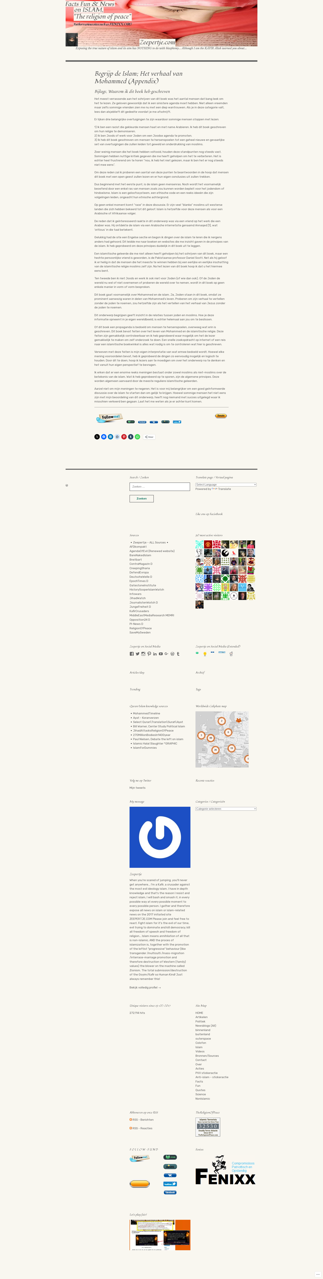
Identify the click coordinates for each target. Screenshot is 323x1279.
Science (200, 1094)
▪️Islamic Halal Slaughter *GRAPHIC (153, 743)
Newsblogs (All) (205, 1025)
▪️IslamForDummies (143, 747)
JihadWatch (138, 598)
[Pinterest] (149, 654)
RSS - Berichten (143, 1119)
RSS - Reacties (142, 1128)
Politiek (200, 1021)
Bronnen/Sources (207, 1055)
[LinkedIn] (155, 654)
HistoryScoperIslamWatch (147, 589)
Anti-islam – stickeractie (211, 1077)
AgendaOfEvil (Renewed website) (152, 551)
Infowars (135, 594)
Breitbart (136, 559)
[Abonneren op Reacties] (131, 1128)
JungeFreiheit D (140, 606)
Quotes (200, 1090)
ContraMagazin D (141, 563)
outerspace (203, 1038)
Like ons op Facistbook (208, 514)
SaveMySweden (140, 632)
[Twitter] (137, 654)
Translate (224, 489)
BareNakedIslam (140, 555)
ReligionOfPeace (141, 628)
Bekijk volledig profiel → (145, 987)
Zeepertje (136, 874)
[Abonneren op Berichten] (131, 1119)
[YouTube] (161, 654)
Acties (199, 1068)
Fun (197, 1085)
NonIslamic (202, 1098)
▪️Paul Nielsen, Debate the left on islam (156, 739)
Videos (200, 1051)
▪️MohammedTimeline (145, 713)
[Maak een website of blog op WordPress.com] (67, 485)
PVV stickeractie (206, 1073)
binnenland (202, 1030)
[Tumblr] (178, 654)
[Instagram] (143, 654)
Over (198, 1064)
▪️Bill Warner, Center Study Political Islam (157, 726)
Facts (199, 1081)
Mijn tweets (138, 787)
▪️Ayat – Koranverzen (144, 717)
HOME (199, 1013)
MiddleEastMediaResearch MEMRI (152, 615)
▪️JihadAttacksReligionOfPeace (152, 730)
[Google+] (166, 654)
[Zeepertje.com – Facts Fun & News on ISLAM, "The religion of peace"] (161, 25)
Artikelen (201, 1017)
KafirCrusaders (139, 611)
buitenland (202, 1034)
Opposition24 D (140, 619)
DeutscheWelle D (141, 576)
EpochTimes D (139, 581)
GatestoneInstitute (143, 585)
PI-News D (136, 624)
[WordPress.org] (172, 654)
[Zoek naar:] (160, 486)
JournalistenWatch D (144, 602)
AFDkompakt (138, 546)
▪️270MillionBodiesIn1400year (150, 735)
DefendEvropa (139, 572)
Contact (201, 1060)
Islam (199, 1047)
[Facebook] (132, 654)
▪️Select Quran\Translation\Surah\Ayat (156, 722)
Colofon (200, 1042)
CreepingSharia (140, 568)
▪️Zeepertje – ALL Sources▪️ (149, 542)
